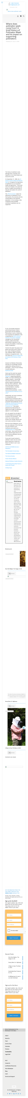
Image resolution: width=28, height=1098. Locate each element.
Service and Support (10, 1076)
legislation (7, 376)
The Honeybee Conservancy (12, 451)
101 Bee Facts (8, 467)
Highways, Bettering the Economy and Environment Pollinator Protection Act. (13, 405)
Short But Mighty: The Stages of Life (13, 568)
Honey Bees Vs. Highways (11, 701)
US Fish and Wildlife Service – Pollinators (12, 447)
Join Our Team (8, 1043)
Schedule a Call (13, 7)
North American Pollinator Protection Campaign (13, 336)
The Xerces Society (10, 456)
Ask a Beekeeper (9, 1068)
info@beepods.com (15, 4)
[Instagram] (18, 1093)
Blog (6, 1071)
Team (6, 1041)
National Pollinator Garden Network (13, 461)
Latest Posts (16, 478)
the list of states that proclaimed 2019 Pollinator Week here (13, 357)
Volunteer (7, 1046)
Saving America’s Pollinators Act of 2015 (13, 392)
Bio (8, 478)
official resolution (12, 194)
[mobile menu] (2, 2)
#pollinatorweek (9, 370)
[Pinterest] (16, 1093)
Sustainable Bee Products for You (14, 972)
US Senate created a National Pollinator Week (13, 180)
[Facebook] (8, 1093)
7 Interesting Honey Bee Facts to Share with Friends (13, 464)
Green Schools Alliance (10, 458)
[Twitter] (10, 1093)
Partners (7, 1049)
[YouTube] (12, 1093)
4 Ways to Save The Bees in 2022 (13, 748)
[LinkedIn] (14, 1093)
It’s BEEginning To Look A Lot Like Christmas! (14, 977)
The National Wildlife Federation (13, 453)
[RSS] (20, 1093)
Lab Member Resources (10, 1065)
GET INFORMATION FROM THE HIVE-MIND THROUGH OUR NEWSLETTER (12, 891)
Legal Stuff (7, 1054)
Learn (6, 1073)
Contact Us (7, 1063)
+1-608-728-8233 (14, 3)
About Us (7, 1038)
